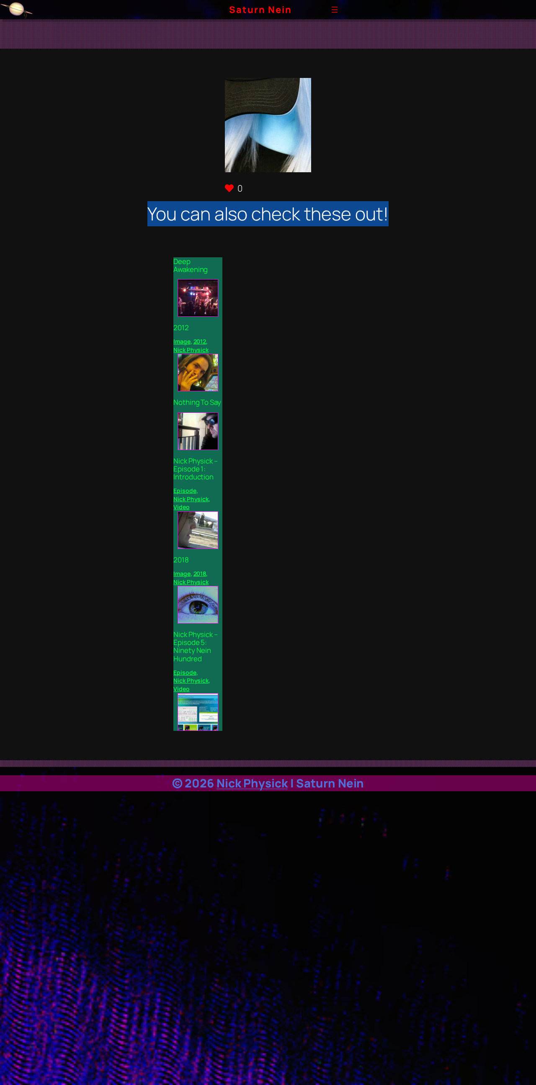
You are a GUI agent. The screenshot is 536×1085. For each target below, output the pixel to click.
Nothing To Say (197, 402)
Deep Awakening (190, 265)
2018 (181, 560)
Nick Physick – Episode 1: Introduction (195, 469)
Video (181, 507)
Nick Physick (191, 350)
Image (182, 341)
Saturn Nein (260, 9)
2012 (181, 327)
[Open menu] (335, 10)
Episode (184, 491)
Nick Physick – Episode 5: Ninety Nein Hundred (195, 646)
